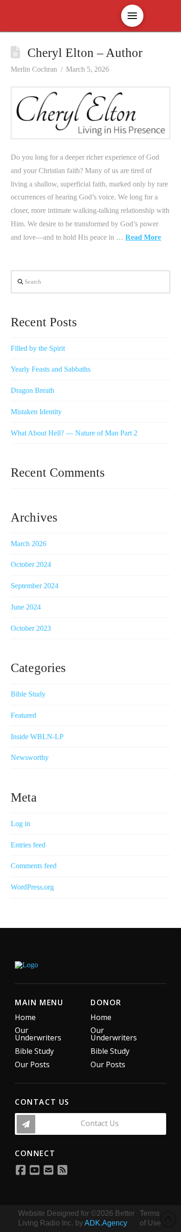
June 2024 (26, 607)
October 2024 (31, 564)
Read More (143, 237)
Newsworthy (30, 757)
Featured (23, 715)
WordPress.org (32, 887)
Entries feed (28, 845)
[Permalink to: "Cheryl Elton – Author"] (90, 113)
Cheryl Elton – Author (85, 53)
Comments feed (34, 866)
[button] (90, 1124)
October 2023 (31, 628)
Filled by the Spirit (38, 348)
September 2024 (34, 586)
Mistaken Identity (36, 412)
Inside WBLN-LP (37, 736)
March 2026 (28, 544)
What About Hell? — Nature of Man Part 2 (74, 433)
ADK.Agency (105, 1223)
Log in (20, 824)
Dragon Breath (32, 390)
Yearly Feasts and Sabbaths (50, 369)
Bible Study (28, 694)
